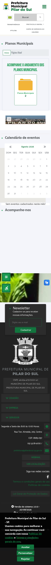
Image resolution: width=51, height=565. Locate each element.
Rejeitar (25, 559)
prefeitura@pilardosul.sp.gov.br (28, 450)
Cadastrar (26, 330)
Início (6, 52)
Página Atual (16, 52)
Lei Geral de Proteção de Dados (30, 493)
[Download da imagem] (9, 119)
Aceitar (25, 547)
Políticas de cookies (39, 485)
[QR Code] (6, 277)
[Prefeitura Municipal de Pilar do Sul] (6, 6)
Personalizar (25, 553)
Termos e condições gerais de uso (31, 481)
